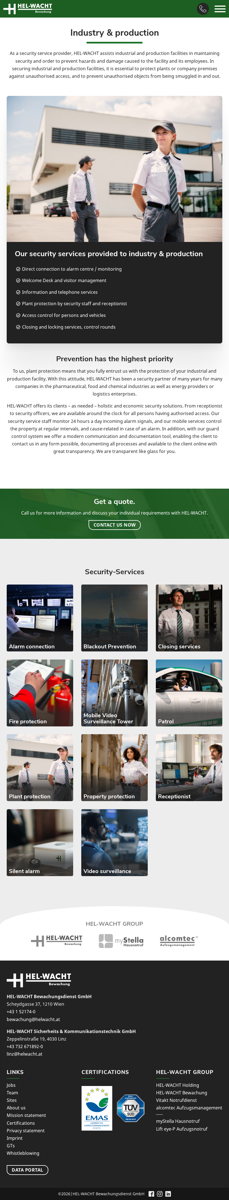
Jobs (11, 1085)
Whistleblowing (23, 1153)
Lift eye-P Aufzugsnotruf (181, 1129)
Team (12, 1093)
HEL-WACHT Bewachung (181, 1093)
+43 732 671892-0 (25, 1046)
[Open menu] (220, 9)
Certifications (21, 1123)
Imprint (15, 1138)
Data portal (27, 1170)
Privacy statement (26, 1131)
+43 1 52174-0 (21, 1012)
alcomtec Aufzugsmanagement (189, 1108)
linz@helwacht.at (24, 1054)
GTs (11, 1146)
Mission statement (26, 1115)
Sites (12, 1100)
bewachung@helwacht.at (33, 1019)
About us (16, 1108)
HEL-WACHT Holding (177, 1085)
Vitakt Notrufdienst (176, 1100)
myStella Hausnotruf (178, 1121)
